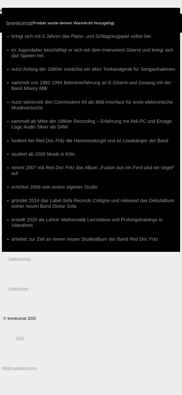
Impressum (18, 288)
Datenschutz (20, 259)
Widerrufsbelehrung (19, 368)
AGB (20, 338)
